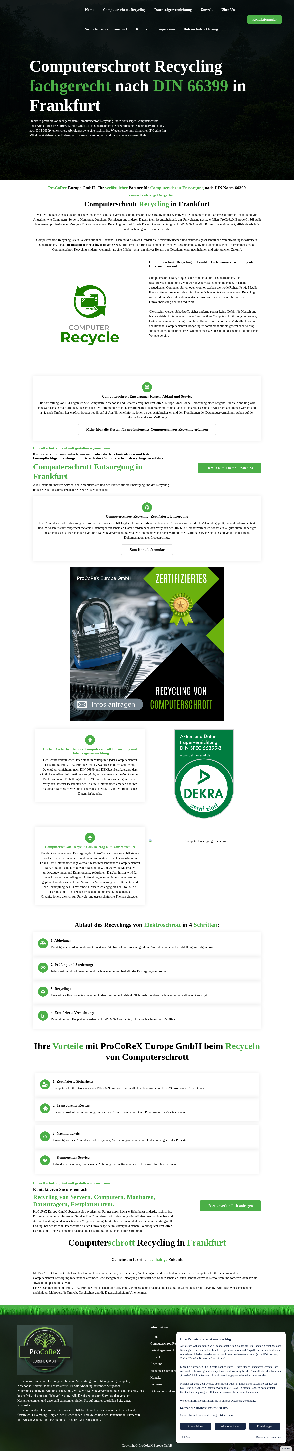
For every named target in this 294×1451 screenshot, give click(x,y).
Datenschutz (262, 1437)
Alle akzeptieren (230, 1426)
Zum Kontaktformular (147, 550)
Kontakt (142, 29)
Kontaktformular (264, 19)
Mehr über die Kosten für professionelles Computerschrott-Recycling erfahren (147, 429)
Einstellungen (264, 1426)
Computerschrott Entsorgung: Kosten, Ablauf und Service (147, 396)
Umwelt (207, 10)
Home (89, 10)
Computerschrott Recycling (124, 10)
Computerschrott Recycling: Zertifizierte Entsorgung (147, 516)
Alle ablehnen (195, 1426)
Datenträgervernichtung (173, 10)
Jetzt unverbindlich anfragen (230, 1206)
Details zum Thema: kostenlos (229, 468)
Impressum (166, 29)
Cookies (286, 1448)
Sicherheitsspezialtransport (106, 29)
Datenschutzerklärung (201, 29)
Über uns (228, 10)
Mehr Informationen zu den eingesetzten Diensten (208, 1415)
